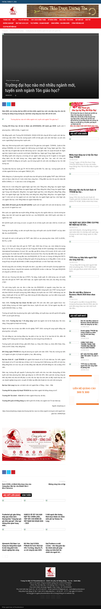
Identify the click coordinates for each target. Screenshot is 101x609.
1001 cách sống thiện (38, 20)
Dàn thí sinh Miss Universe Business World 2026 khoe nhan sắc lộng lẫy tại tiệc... (89, 322)
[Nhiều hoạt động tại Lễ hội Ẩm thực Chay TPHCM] (84, 145)
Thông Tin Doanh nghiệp (17, 31)
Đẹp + (14, 20)
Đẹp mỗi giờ (79, 20)
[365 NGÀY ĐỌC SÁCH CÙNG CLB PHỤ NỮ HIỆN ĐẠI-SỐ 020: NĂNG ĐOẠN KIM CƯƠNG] (84, 213)
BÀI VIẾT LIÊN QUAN (11, 495)
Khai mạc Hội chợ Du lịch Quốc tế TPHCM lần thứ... (82, 191)
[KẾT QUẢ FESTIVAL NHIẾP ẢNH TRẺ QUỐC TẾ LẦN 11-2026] (74, 356)
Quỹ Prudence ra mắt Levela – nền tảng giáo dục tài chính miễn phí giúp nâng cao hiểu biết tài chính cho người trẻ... (55, 547)
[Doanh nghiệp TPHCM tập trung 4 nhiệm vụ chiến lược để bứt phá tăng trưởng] (74, 333)
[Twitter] (48, 597)
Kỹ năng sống (52, 20)
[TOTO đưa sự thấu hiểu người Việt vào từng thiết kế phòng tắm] (84, 247)
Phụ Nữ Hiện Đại (23, 20)
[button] (97, 1)
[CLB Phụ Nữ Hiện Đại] (84, 117)
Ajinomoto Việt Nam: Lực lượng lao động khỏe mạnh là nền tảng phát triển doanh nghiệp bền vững (11, 546)
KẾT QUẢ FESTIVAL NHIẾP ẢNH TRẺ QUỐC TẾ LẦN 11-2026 (90, 356)
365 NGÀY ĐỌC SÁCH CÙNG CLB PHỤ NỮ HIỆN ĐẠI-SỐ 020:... (84, 223)
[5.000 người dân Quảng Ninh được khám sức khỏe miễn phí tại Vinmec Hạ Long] (55, 506)
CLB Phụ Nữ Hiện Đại (9, 27)
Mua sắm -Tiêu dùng (66, 20)
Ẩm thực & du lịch (22, 23)
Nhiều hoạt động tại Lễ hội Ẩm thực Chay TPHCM (83, 156)
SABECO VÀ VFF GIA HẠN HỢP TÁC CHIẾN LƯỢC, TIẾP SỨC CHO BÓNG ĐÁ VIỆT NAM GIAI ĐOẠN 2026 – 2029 (33, 518)
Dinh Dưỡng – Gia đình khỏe (60, 23)
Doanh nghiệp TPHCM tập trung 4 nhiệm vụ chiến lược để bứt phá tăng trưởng (89, 333)
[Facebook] (42, 597)
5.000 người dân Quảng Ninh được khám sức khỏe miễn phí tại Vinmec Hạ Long (55, 517)
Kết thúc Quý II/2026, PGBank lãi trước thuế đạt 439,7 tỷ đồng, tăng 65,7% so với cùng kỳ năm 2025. (33, 546)
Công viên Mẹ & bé (78, 23)
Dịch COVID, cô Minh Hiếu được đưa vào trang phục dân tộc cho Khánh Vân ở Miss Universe (16, 486)
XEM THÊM (26, 495)
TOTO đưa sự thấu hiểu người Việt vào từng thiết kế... (83, 258)
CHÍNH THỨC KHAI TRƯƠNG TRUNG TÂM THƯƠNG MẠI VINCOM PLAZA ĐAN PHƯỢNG (88, 345)
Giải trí (87, 20)
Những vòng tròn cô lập (57, 484)
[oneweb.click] (33, 444)
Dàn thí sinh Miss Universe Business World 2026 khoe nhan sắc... (82, 294)
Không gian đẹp (8, 23)
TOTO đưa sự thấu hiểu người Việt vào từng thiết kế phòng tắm (89, 365)
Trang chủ (6, 20)
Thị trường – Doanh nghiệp (39, 23)
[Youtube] (58, 597)
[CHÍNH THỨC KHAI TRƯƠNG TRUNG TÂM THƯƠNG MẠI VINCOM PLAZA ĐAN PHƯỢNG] (74, 345)
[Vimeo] (53, 597)
